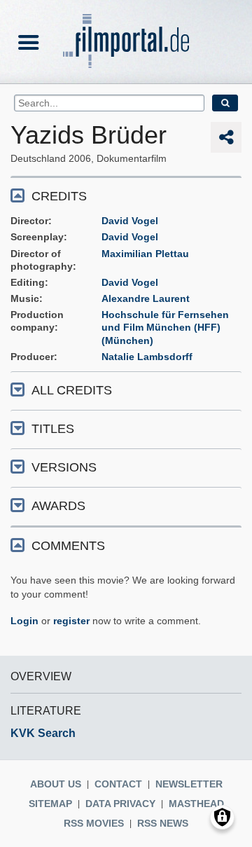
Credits (59, 196)
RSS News (162, 823)
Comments (68, 546)
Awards (58, 506)
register (71, 620)
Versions (64, 467)
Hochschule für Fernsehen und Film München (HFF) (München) (165, 327)
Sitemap (50, 803)
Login (24, 620)
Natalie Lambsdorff (147, 356)
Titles (52, 429)
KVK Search (43, 733)
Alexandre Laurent (146, 298)
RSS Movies (94, 823)
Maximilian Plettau (145, 253)
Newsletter (189, 784)
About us (55, 784)
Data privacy (120, 803)
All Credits (71, 390)
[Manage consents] (222, 817)
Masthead (196, 803)
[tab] (125, 195)
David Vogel (130, 220)
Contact (118, 784)
